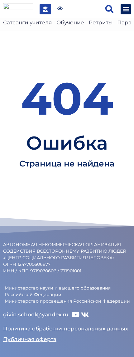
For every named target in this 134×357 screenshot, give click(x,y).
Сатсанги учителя (27, 22)
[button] (109, 9)
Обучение (70, 22)
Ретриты (100, 22)
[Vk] (85, 315)
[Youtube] (75, 315)
